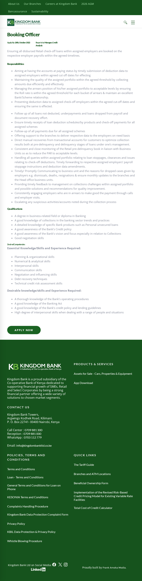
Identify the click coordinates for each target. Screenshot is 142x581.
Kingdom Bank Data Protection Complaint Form (37, 514)
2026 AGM (87, 4)
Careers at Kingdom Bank (61, 4)
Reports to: (40, 42)
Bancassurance (17, 11)
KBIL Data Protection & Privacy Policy (31, 531)
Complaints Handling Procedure (27, 506)
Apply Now (24, 330)
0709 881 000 (32, 433)
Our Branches (32, 4)
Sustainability (39, 11)
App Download (83, 383)
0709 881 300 (33, 430)
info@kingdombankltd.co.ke (34, 445)
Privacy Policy (16, 523)
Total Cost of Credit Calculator (93, 507)
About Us (13, 4)
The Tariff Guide (84, 464)
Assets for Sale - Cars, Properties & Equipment (103, 373)
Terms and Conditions (21, 469)
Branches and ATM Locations (92, 474)
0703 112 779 (33, 437)
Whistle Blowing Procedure (24, 541)
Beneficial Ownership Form (91, 483)
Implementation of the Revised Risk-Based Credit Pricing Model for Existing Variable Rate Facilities (103, 495)
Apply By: (11, 42)
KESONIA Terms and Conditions (27, 497)
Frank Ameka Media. (114, 567)
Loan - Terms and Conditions (25, 477)
